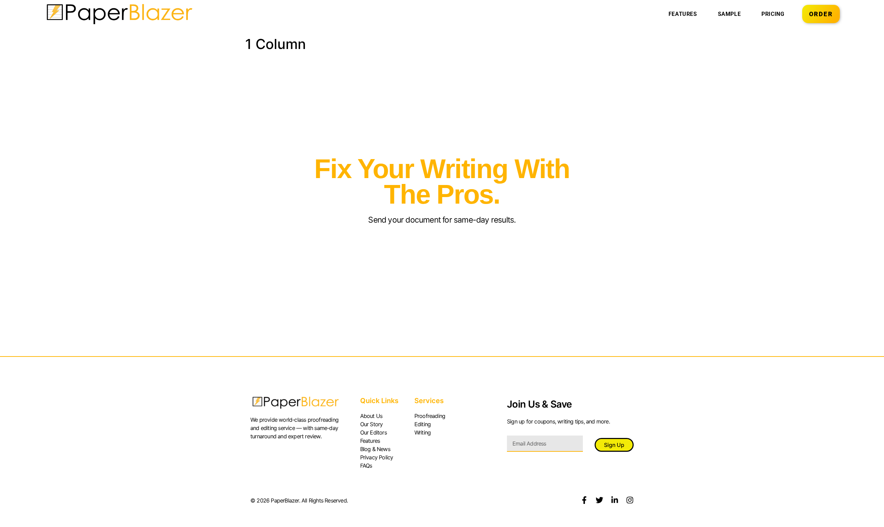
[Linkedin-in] (614, 500)
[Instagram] (630, 500)
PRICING (772, 14)
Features (370, 440)
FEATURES (683, 14)
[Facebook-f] (584, 500)
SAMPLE (729, 14)
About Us (371, 415)
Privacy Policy (376, 457)
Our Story (371, 424)
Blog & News (375, 449)
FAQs (366, 465)
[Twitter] (599, 500)
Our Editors (373, 432)
